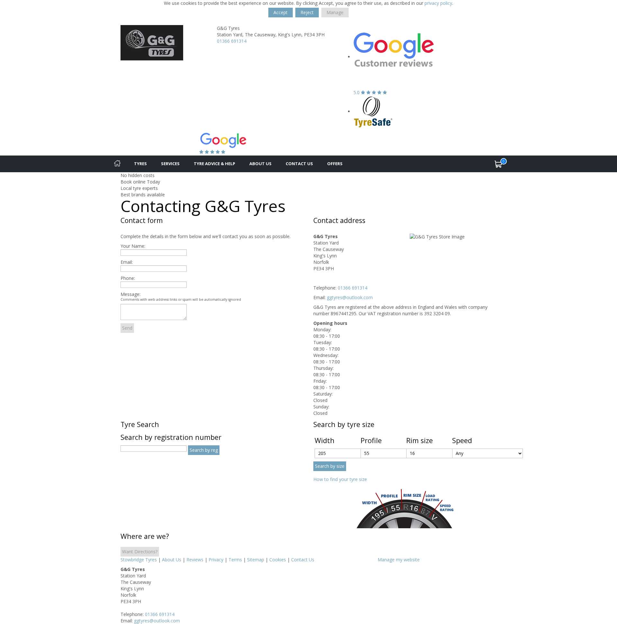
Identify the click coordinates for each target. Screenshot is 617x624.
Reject (307, 12)
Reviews (194, 560)
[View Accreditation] (373, 111)
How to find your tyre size (340, 479)
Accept (280, 12)
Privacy (216, 560)
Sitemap (255, 560)
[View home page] (152, 42)
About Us (260, 163)
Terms (235, 560)
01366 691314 (231, 41)
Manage (335, 12)
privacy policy (438, 3)
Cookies (277, 560)
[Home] (117, 164)
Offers (335, 163)
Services (170, 163)
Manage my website (399, 560)
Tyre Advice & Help (214, 163)
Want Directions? (139, 551)
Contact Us (299, 163)
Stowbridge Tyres (139, 560)
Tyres (140, 163)
